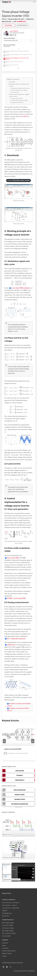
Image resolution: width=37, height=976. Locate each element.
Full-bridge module (8, 931)
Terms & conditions (29, 971)
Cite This (9, 25)
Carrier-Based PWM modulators (20, 288)
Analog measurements (17, 102)
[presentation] (28, 268)
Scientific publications (9, 951)
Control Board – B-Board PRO (10, 908)
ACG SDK (23, 116)
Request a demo (7, 953)
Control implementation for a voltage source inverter (19, 95)
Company (5, 943)
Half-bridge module (8, 923)
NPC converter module (9, 933)
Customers (5, 948)
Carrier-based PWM (13, 558)
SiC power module (7, 925)
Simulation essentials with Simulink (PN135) (18, 705)
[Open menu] (34, 1)
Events (4, 945)
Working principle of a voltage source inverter (19, 85)
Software (4, 910)
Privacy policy (18, 971)
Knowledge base (7, 913)
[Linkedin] (3, 966)
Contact (4, 956)
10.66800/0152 (21, 21)
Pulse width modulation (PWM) (19, 100)
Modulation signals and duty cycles (21, 88)
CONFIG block (11, 645)
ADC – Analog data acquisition (16, 638)
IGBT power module (8, 928)
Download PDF (23, 25)
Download (18, 180)
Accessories (5, 916)
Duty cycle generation (17, 98)
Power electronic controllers (10, 902)
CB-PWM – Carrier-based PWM (16, 598)
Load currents (15, 92)
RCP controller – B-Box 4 (9, 905)
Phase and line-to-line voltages (19, 90)
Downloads (12, 82)
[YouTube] (6, 966)
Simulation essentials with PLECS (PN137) (18, 709)
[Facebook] (10, 966)
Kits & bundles (6, 936)
